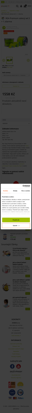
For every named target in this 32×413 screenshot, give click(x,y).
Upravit (15, 225)
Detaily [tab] (15, 191)
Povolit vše (16, 220)
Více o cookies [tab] (25, 191)
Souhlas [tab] (5, 191)
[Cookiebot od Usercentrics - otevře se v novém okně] (23, 186)
